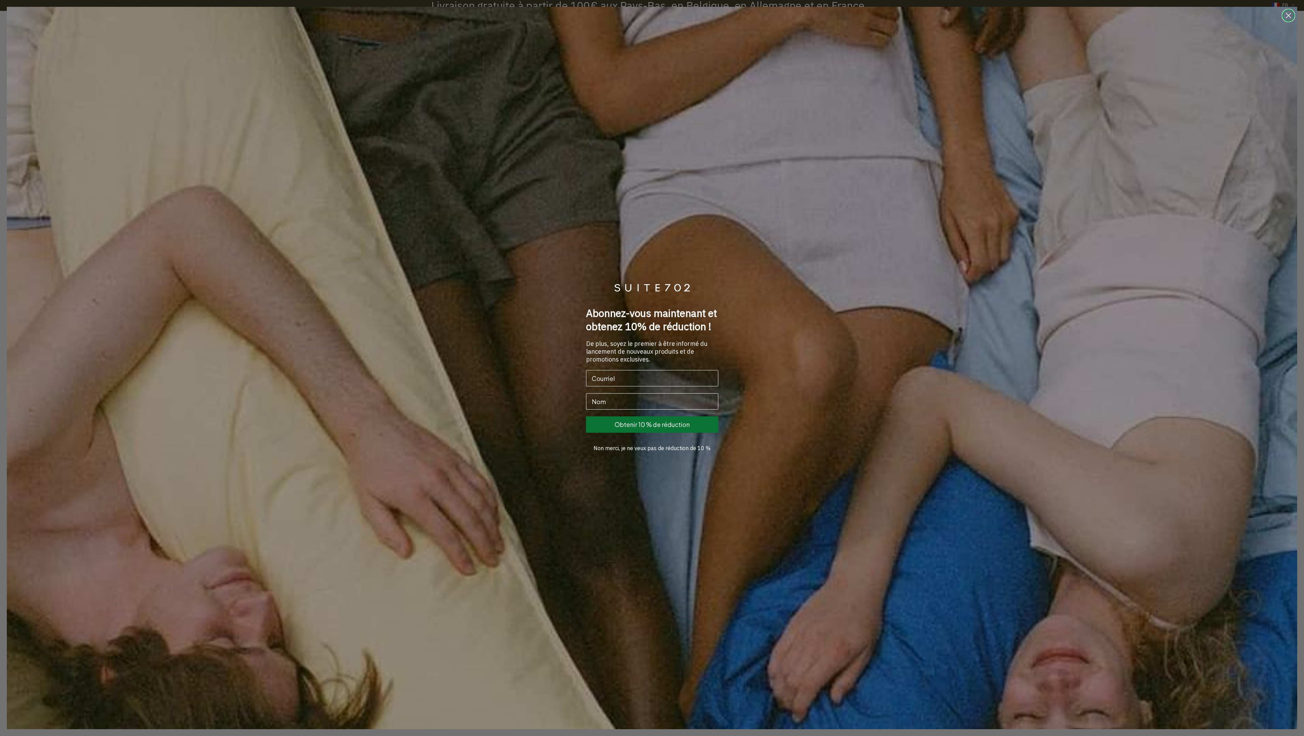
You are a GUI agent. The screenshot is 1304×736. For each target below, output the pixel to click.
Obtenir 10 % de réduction (652, 424)
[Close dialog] (1288, 15)
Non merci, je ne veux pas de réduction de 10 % (652, 448)
